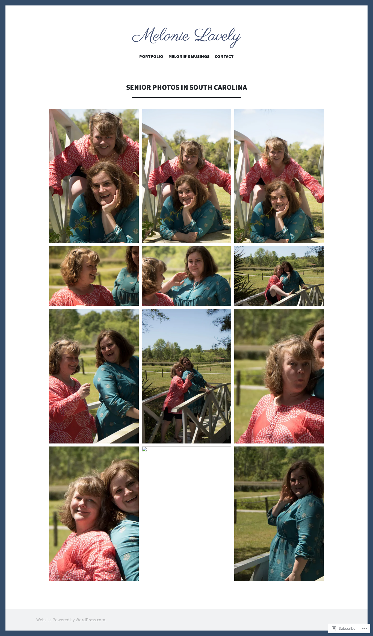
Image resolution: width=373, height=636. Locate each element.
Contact (224, 56)
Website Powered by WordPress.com (70, 619)
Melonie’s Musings (188, 56)
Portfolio (151, 56)
